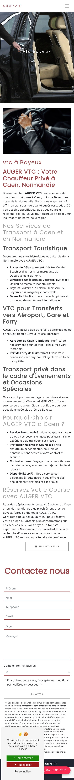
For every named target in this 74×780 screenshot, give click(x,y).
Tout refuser (24, 764)
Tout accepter (24, 758)
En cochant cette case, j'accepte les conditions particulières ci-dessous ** (37, 682)
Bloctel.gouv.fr (53, 749)
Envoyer (37, 694)
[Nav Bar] (66, 6)
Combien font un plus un (20, 665)
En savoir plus (48, 546)
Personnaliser (22, 771)
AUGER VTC (12, 6)
